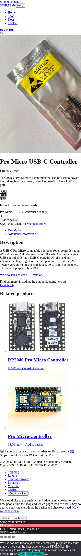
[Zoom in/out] (1, 537)
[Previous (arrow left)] (1, 540)
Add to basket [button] (35, 368)
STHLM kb (7, 5)
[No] (46, 554)
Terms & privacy (18, 479)
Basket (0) (6, 29)
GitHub (12, 489)
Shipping (13, 472)
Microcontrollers (37, 223)
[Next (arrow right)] (5, 540)
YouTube (13, 486)
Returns (12, 475)
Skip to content (9, 1)
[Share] (9, 537)
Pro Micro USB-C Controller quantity (23, 212)
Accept (6, 518)
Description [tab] (15, 230)
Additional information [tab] (22, 234)
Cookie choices (18, 493)
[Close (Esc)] (13, 537)
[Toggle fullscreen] (5, 537)
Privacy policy (35, 553)
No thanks (19, 518)
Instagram (14, 482)
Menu (20, 5)
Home (12, 12)
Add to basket (9, 219)
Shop (11, 16)
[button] (2, 33)
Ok (22, 553)
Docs (11, 19)
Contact (12, 23)
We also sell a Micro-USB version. (21, 275)
